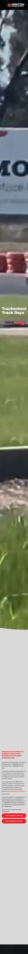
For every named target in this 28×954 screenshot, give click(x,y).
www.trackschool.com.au (17, 791)
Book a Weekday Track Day (14, 815)
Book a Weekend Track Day (14, 821)
